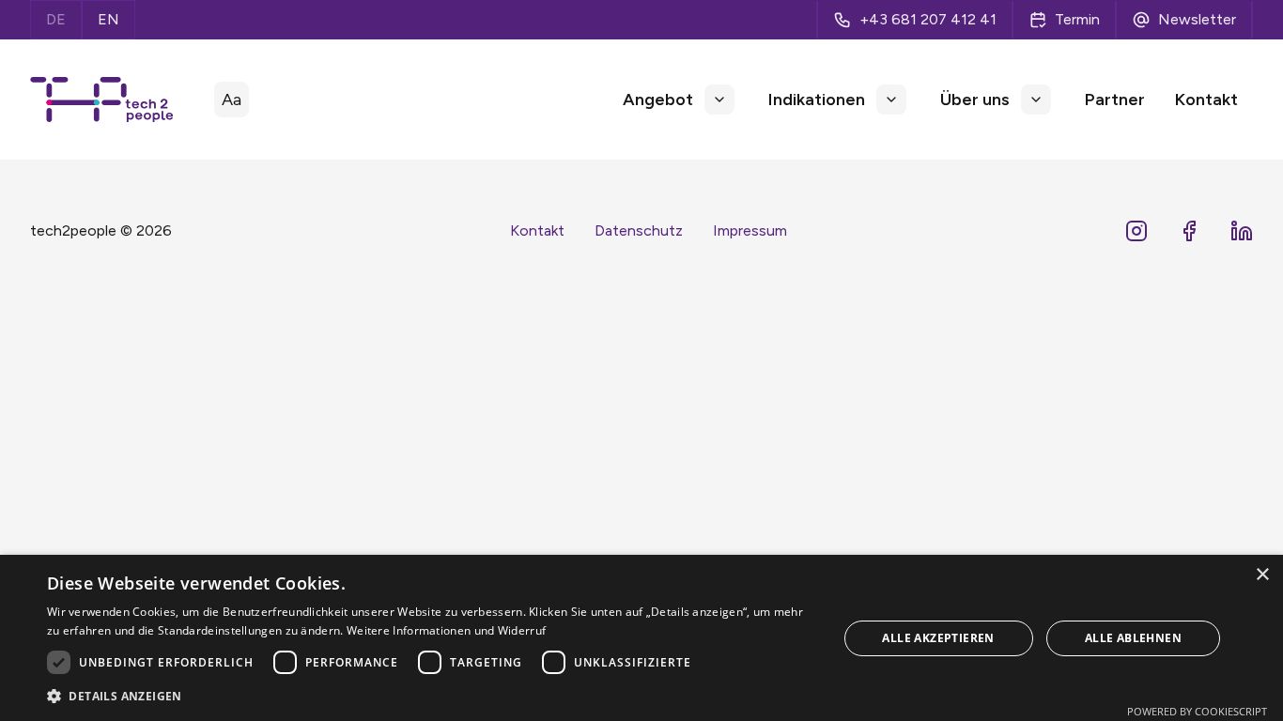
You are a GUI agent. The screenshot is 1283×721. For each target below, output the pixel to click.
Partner (1115, 99)
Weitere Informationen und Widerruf (446, 630)
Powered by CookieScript (1197, 711)
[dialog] (641, 638)
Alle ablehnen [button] (1133, 638)
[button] (719, 99)
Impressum (750, 230)
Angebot (658, 99)
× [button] (1262, 575)
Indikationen (816, 99)
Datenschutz (639, 230)
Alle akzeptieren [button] (938, 638)
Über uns (975, 99)
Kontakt (1206, 99)
